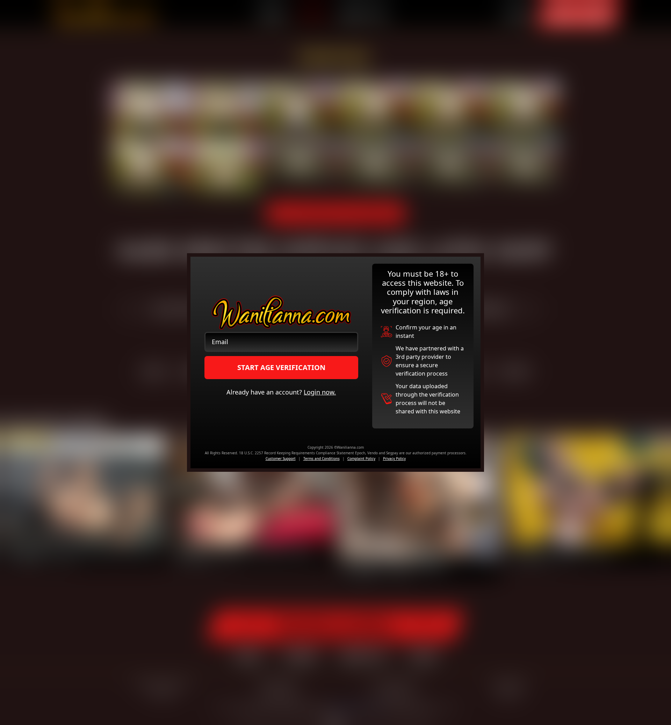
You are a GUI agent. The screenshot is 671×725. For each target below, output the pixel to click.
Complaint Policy (361, 458)
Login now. (320, 392)
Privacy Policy (394, 458)
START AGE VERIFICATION (281, 367)
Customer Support (281, 458)
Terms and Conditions (321, 458)
